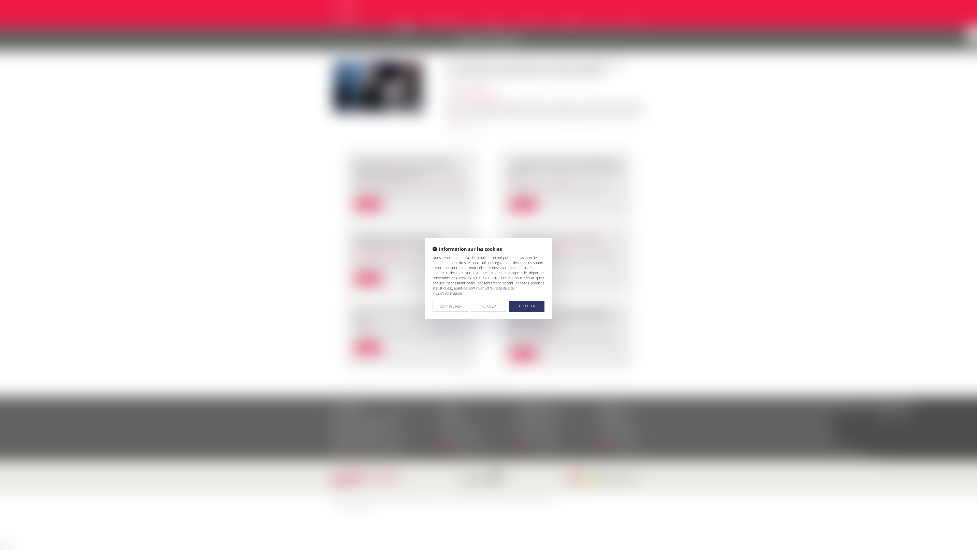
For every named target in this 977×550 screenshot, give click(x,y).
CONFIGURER (450, 306)
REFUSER (488, 306)
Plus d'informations (448, 293)
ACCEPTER (527, 306)
